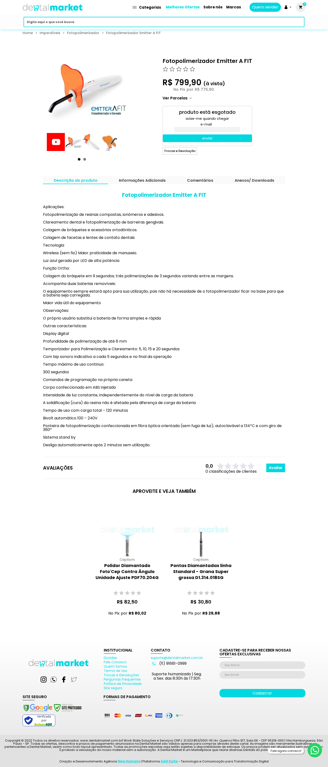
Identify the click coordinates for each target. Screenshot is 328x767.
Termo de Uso (115, 670)
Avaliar (276, 468)
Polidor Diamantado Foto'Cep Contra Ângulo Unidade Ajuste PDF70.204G (127, 571)
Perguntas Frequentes (122, 679)
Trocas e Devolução (179, 150)
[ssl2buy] (52, 712)
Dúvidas (110, 657)
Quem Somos (115, 666)
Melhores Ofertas (183, 7)
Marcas (233, 7)
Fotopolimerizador (83, 33)
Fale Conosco (115, 662)
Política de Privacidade (123, 683)
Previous (39, 146)
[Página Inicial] (53, 12)
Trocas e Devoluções (121, 675)
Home (28, 33)
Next (124, 146)
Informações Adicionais (142, 181)
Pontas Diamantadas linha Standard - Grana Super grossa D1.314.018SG (200, 571)
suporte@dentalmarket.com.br (177, 657)
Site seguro (113, 688)
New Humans (129, 761)
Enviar (207, 138)
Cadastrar (262, 693)
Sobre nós (213, 7)
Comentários (200, 181)
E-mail (206, 124)
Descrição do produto (75, 181)
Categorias (150, 7)
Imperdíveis (50, 33)
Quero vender (265, 7)
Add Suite (169, 761)
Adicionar (124, 622)
